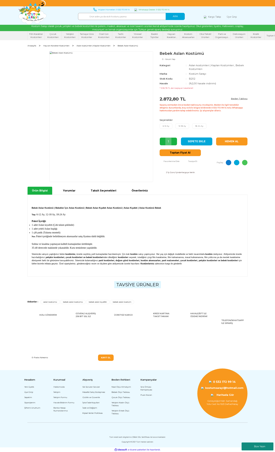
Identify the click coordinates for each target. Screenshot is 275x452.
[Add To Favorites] (169, 161)
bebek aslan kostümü (73, 302)
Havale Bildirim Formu (63, 402)
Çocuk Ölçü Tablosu (121, 397)
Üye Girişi (28, 392)
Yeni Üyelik (29, 387)
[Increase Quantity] (174, 141)
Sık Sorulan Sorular (91, 387)
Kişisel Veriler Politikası (92, 413)
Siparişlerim (29, 402)
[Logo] (32, 12)
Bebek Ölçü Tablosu (121, 392)
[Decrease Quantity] (162, 141)
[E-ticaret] (137, 449)
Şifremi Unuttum (32, 408)
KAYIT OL (106, 357)
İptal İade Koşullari (90, 402)
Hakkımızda (59, 387)
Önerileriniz (140, 190)
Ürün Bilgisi (40, 190)
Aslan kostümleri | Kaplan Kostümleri (211, 65)
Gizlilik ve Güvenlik (91, 397)
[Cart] (244, 17)
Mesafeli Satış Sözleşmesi (93, 392)
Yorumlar (69, 190)
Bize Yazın (259, 446)
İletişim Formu (60, 397)
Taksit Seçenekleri (103, 190)
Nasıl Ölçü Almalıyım (121, 387)
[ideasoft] (120, 449)
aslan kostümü (50, 302)
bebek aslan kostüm (122, 302)
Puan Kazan (146, 395)
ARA (175, 16)
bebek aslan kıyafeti (98, 302)
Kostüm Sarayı (197, 73)
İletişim (56, 392)
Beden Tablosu (239, 98)
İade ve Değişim (89, 408)
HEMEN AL (232, 141)
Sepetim (28, 397)
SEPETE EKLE (196, 141)
